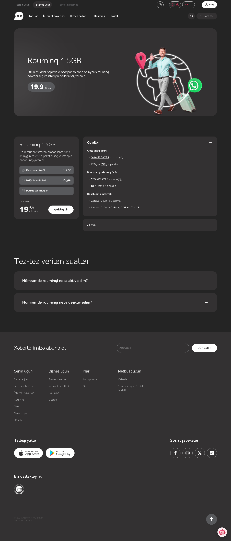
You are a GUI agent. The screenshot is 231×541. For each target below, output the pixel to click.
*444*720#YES (100, 157)
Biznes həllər (78, 16)
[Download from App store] (28, 453)
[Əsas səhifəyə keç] (19, 16)
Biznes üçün (43, 4)
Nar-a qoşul (21, 413)
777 (103, 164)
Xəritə (86, 386)
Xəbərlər (123, 379)
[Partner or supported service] (19, 489)
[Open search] (191, 16)
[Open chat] (222, 532)
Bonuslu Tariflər (23, 386)
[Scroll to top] (211, 519)
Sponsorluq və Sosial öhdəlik (130, 388)
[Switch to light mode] (177, 4)
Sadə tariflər (21, 379)
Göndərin (204, 348)
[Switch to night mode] (172, 4)
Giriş (211, 4)
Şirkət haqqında (69, 4)
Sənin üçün (23, 4)
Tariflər (33, 16)
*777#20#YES (99, 179)
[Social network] (175, 453)
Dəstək (114, 16)
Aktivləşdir (61, 209)
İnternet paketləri (54, 16)
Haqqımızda (90, 379)
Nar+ (94, 185)
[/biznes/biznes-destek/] (160, 4)
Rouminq (99, 16)
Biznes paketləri (58, 379)
